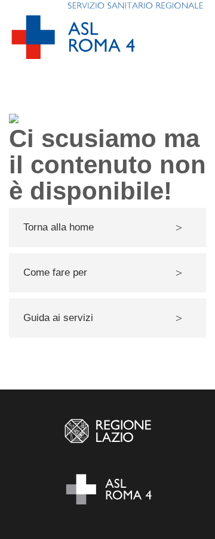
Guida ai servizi (58, 317)
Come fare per (55, 272)
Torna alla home (58, 227)
